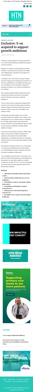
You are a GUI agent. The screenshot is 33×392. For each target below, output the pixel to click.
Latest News (11, 379)
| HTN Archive (16, 1)
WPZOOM (20, 390)
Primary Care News (7, 40)
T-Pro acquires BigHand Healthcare (14, 335)
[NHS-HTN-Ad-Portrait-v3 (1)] (16, 296)
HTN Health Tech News (22, 388)
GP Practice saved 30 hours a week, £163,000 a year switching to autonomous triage (15, 342)
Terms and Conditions (23, 379)
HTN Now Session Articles (20, 381)
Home (5, 379)
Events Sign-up (7, 1)
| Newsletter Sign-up (25, 1)
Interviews (8, 381)
